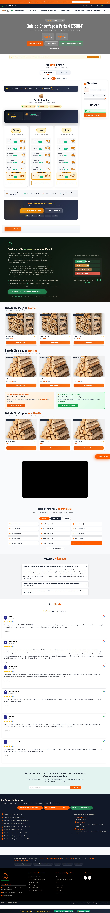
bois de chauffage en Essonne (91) (51, 858)
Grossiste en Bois (99, 10)
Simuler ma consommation (71, 43)
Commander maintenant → (81, 2)
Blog (98, 5)
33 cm (98, 90)
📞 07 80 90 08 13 (53, 211)
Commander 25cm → (66, 183)
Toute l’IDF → (56, 518)
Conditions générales (35, 877)
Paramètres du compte (36, 890)
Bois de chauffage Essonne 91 (23, 864)
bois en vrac (25, 860)
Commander (51, 43)
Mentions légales (34, 882)
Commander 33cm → (41, 183)
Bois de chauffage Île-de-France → (56, 807)
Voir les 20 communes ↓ (55, 548)
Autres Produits (66, 10)
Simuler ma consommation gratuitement (26, 292)
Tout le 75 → (44, 518)
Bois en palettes (32, 10)
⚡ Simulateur (104, 5)
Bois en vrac (19, 10)
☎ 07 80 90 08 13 (55, 48)
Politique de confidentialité (37, 879)
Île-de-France (70, 858)
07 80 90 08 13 (81, 819)
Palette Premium (48, 72)
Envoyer (76, 787)
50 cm (86, 90)
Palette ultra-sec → (93, 57)
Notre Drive (86, 5)
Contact (93, 5)
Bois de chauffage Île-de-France (43, 864)
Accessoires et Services (82, 10)
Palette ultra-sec (67, 864)
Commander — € (95, 115)
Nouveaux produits (61, 885)
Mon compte (32, 885)
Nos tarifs (66, 518)
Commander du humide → (68, 405)
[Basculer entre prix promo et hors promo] (53, 78)
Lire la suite (7, 631)
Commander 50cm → (16, 183)
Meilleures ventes (61, 893)
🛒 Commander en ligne (31, 211)
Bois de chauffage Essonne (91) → (30, 807)
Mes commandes (34, 887)
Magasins (59, 882)
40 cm (92, 90)
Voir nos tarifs (34, 43)
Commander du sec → (16, 405)
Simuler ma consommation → (81, 807)
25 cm (103, 90)
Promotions (59, 887)
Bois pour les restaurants (49, 10)
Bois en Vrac (63, 72)
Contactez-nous (61, 877)
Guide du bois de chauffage (64, 879)
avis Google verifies (42, 911)
